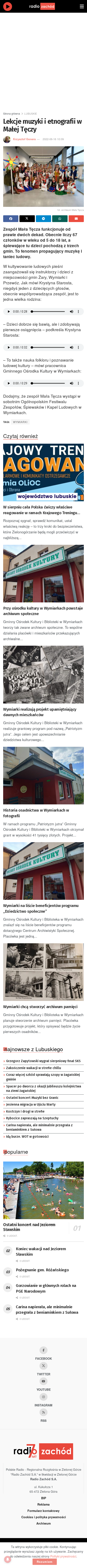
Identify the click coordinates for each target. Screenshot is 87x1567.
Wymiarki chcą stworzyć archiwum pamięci (40, 1006)
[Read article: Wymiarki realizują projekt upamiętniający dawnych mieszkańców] (43, 674)
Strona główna (11, 113)
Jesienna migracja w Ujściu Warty (31, 1104)
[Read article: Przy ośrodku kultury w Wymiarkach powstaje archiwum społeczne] (43, 573)
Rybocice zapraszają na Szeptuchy (32, 1118)
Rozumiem (45, 1562)
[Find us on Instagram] (43, 1397)
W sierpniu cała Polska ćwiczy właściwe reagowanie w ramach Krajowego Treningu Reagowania (40, 510)
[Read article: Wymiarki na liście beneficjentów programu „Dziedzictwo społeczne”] (43, 871)
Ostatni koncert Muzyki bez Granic (32, 1098)
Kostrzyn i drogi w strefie (25, 1111)
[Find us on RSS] (43, 1412)
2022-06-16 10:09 (53, 139)
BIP (43, 1498)
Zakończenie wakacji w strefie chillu (33, 1068)
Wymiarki (20, 422)
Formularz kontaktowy (43, 1511)
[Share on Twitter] (27, 218)
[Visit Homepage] (46, 6)
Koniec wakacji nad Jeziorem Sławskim (41, 1251)
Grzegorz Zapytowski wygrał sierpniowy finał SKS (43, 1061)
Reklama (43, 1504)
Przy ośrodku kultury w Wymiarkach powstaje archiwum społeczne (43, 611)
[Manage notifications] (7, 1559)
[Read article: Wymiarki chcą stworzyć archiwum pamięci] (43, 972)
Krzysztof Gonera (24, 139)
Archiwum (43, 1523)
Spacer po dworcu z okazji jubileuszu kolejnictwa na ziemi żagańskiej (43, 1088)
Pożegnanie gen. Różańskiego (42, 1269)
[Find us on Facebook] (43, 1350)
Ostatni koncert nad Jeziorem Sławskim (29, 1227)
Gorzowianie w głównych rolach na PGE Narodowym (46, 1288)
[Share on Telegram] (43, 218)
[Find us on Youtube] (43, 1381)
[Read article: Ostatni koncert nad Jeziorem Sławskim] (43, 1190)
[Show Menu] (82, 6)
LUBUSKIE (30, 113)
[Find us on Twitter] (43, 1366)
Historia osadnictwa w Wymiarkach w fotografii (36, 813)
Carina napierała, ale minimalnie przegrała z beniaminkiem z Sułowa (39, 1127)
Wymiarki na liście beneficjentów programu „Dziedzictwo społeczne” (41, 908)
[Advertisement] (43, 60)
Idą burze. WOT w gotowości (27, 1137)
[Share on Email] (76, 218)
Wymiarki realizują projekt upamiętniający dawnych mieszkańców (39, 712)
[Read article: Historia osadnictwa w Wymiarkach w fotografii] (43, 775)
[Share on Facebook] (10, 218)
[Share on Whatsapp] (59, 218)
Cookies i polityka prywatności (43, 1517)
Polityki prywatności (63, 1556)
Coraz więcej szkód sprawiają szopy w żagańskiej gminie (43, 1077)
